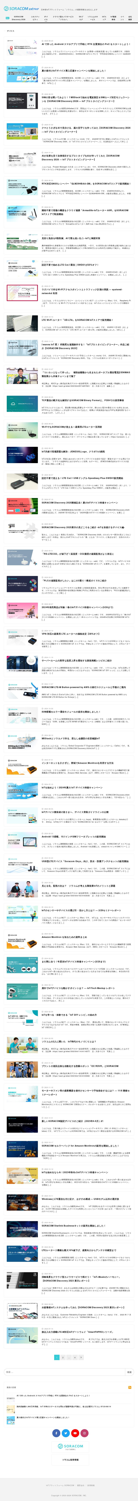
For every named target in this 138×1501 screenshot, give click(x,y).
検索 (129, 1372)
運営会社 (80, 1485)
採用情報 (91, 1485)
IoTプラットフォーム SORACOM (60, 1485)
